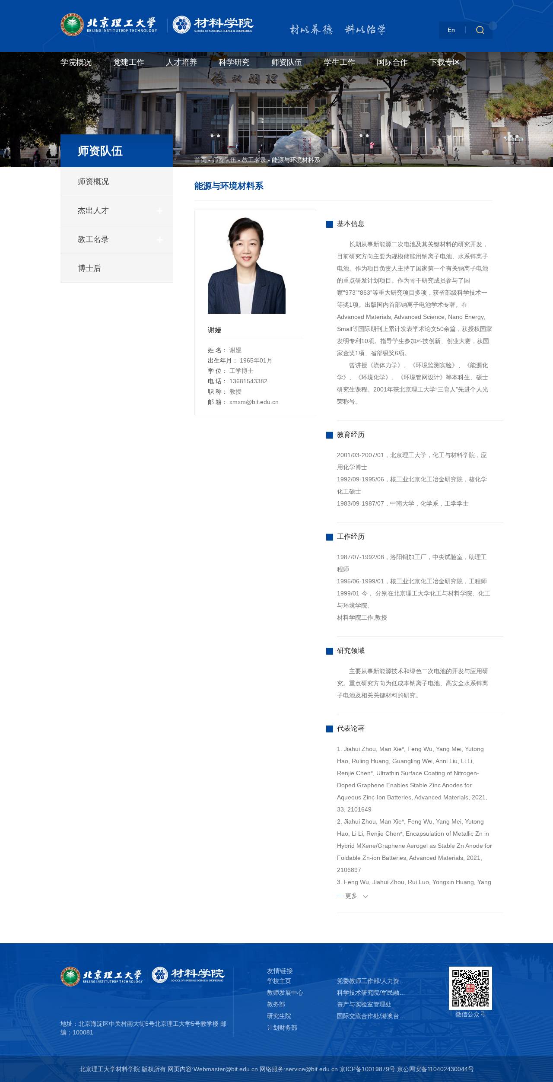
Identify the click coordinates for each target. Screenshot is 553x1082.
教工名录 (93, 239)
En (451, 29)
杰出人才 (93, 210)
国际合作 (392, 62)
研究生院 (279, 1015)
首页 (200, 159)
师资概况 (93, 181)
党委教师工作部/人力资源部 (372, 980)
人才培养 (181, 62)
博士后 (89, 268)
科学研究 (234, 62)
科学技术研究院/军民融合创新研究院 (372, 992)
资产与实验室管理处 (364, 1004)
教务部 (276, 1004)
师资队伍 (286, 62)
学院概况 (76, 62)
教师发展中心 (285, 992)
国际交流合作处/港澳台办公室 (372, 1015)
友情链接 (280, 970)
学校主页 (279, 980)
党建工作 (128, 62)
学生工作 (339, 62)
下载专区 (445, 62)
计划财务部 (282, 1027)
